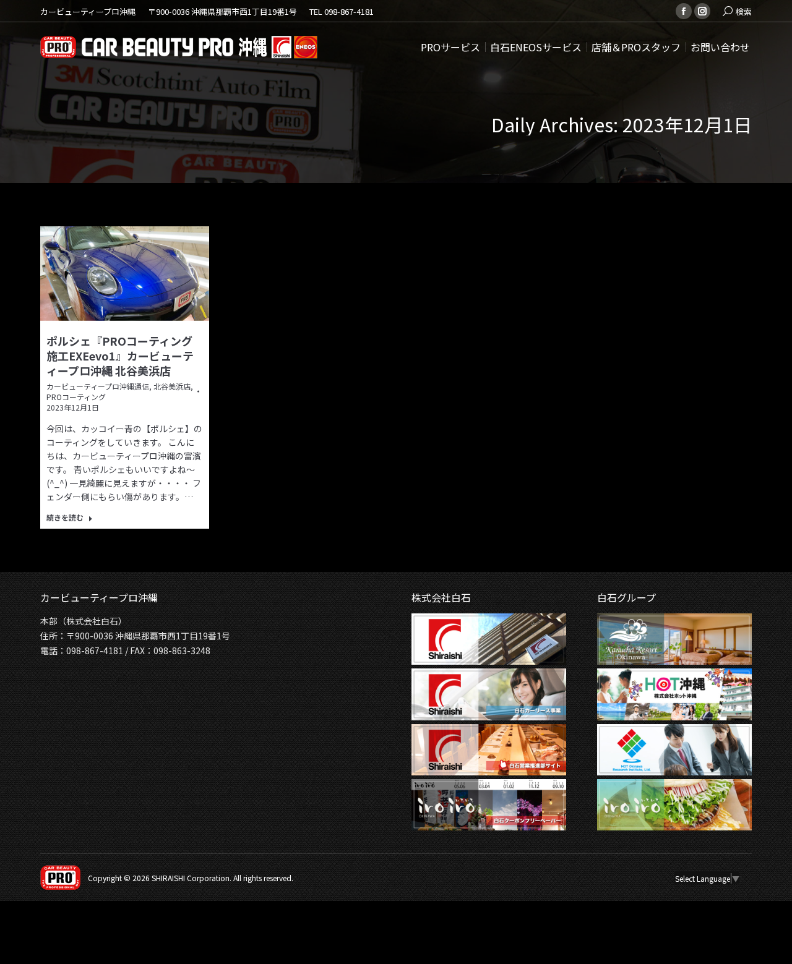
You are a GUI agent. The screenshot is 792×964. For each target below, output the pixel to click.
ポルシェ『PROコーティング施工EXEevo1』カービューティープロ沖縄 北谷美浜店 (120, 355)
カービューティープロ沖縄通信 (97, 386)
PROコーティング (76, 396)
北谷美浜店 (172, 386)
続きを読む (65, 518)
